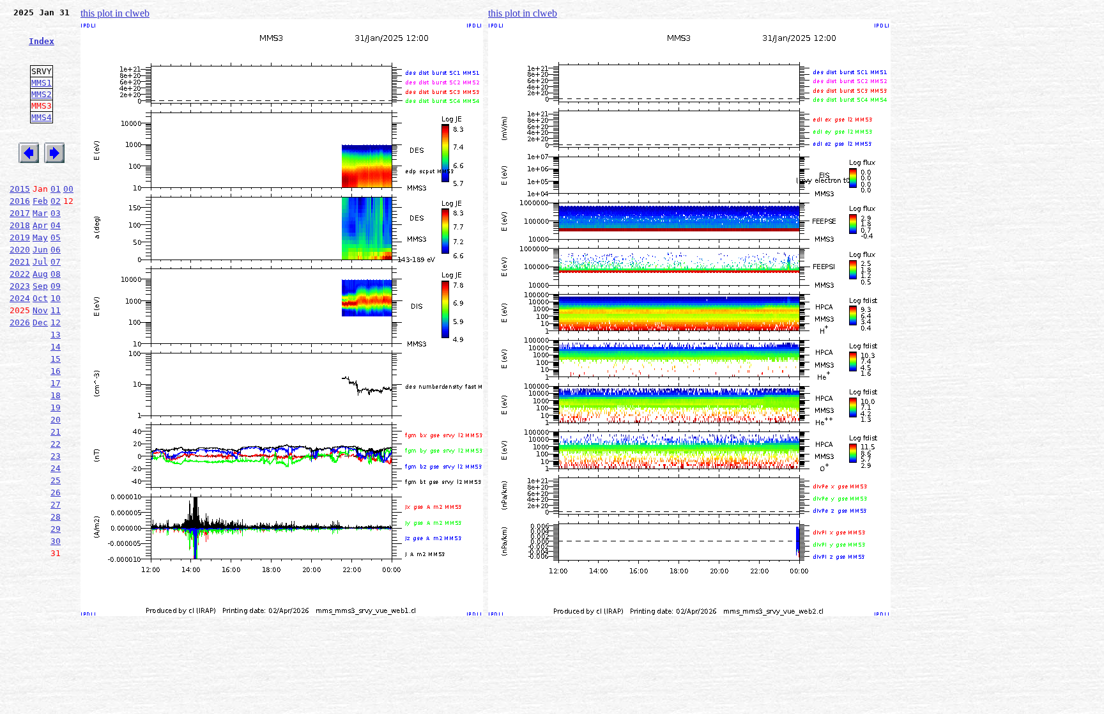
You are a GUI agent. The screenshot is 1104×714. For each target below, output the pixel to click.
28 (55, 517)
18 (55, 395)
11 (55, 310)
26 (55, 492)
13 (55, 334)
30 (55, 541)
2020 (20, 249)
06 (55, 249)
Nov (40, 310)
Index (41, 41)
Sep (40, 286)
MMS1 (41, 83)
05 (55, 237)
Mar (40, 213)
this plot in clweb (115, 13)
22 (55, 444)
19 (55, 407)
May (40, 237)
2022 (20, 274)
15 (55, 359)
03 (55, 213)
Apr (40, 225)
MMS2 (41, 94)
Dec (40, 322)
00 (68, 189)
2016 (20, 201)
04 (55, 225)
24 (55, 468)
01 (55, 189)
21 (55, 432)
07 (55, 262)
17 (55, 383)
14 (55, 347)
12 (55, 322)
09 (55, 286)
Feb (40, 201)
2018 (20, 225)
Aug (40, 274)
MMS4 (41, 117)
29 (55, 529)
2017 (20, 213)
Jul (40, 262)
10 (55, 298)
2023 (20, 286)
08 (55, 274)
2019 (20, 237)
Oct (40, 298)
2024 (20, 298)
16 (55, 371)
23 (55, 456)
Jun (40, 249)
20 (55, 419)
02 (55, 201)
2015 (20, 189)
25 (55, 480)
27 (55, 504)
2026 (20, 322)
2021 (20, 262)
